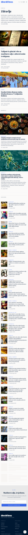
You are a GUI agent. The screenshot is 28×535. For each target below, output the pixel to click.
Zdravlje (11, 211)
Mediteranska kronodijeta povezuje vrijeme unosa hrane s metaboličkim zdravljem (18, 214)
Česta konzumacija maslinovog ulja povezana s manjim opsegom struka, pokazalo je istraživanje (18, 380)
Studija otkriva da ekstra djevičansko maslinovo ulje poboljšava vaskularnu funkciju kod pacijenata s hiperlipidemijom (18, 339)
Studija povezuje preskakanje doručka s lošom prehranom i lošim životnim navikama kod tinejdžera (17, 485)
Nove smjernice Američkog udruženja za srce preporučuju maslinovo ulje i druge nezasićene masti (17, 305)
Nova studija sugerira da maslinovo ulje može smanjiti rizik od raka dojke (17, 456)
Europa (2, 48)
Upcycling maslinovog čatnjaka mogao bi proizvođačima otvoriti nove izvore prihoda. (17, 234)
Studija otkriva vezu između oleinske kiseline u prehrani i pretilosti (18, 465)
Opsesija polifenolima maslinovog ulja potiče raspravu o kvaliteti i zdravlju (17, 204)
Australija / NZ (12, 312)
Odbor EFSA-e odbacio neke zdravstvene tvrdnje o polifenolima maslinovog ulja (17, 505)
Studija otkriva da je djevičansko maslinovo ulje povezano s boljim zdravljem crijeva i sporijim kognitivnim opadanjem (17, 328)
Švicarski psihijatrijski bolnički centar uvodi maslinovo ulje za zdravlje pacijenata (16, 420)
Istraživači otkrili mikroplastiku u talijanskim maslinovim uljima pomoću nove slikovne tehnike (17, 350)
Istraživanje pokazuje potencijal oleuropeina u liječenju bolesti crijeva (16, 495)
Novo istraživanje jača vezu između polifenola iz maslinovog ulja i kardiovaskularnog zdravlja (17, 390)
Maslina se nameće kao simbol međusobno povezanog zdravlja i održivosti (17, 410)
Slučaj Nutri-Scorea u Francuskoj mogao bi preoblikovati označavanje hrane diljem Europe (17, 224)
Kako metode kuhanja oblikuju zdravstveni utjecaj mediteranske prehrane (17, 253)
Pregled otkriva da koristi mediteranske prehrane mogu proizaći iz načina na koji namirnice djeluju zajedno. (17, 283)
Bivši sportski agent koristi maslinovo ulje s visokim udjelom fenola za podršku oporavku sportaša (18, 294)
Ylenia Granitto (7, 66)
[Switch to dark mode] (21, 2)
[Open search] (19, 2)
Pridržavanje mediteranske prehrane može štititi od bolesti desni (18, 429)
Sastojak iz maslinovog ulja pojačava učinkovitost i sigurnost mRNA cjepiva (17, 438)
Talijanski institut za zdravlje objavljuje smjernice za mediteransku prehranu (16, 515)
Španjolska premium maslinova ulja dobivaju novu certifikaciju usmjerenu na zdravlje (17, 273)
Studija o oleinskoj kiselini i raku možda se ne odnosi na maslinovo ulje (17, 263)
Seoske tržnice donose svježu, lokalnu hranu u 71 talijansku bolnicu (11, 94)
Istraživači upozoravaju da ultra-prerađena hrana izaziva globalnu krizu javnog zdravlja (17, 360)
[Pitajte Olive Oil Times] (25, 531)
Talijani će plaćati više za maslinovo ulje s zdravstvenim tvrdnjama (13, 54)
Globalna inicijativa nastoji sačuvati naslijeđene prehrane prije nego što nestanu (13, 138)
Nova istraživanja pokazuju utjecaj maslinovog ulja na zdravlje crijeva (17, 447)
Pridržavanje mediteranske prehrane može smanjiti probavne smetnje (17, 400)
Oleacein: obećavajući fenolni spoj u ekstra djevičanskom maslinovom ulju (17, 475)
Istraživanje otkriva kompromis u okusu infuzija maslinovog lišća (17, 243)
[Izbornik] (26, 2)
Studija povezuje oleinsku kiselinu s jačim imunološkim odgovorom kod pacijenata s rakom (17, 370)
